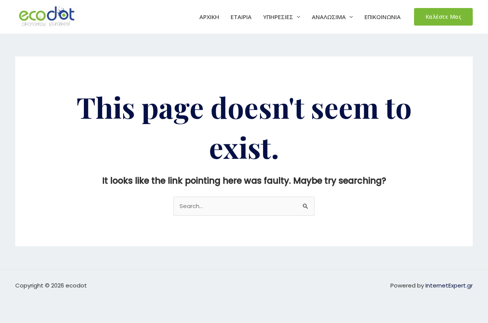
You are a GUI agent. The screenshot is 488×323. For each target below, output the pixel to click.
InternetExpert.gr (449, 285)
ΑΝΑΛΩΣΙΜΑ (329, 17)
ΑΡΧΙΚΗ (209, 17)
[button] (443, 17)
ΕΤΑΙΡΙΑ (241, 17)
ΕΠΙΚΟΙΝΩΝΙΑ (382, 17)
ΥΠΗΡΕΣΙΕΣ (278, 17)
